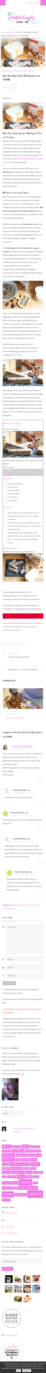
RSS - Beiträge (8, 1227)
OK (18, 1370)
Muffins (32, 1168)
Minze (25, 1168)
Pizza (35, 1172)
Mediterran (16, 1168)
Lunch (35, 1164)
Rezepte (11, 32)
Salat (21, 1176)
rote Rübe (12, 1177)
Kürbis (33, 1160)
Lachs (5, 1164)
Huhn (38, 1155)
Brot (25, 1146)
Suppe (15, 1183)
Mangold (5, 1168)
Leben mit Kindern (20, 1164)
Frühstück (8, 1155)
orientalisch (18, 1172)
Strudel (6, 1183)
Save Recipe (7, 470)
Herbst (31, 1155)
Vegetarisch (27, 71)
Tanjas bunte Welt (19, 746)
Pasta (28, 1172)
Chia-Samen (9, 643)
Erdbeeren (29, 1151)
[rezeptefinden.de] (10, 1335)
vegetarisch (20, 1195)
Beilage (7, 1146)
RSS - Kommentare (9, 1233)
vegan (7, 1194)
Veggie (35, 1194)
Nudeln (6, 1172)
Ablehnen (27, 1370)
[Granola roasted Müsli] (23, 698)
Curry (15, 1151)
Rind (4, 1177)
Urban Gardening (28, 1188)
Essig (38, 1151)
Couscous (7, 1151)
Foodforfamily (11, 87)
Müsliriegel (23, 643)
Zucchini (6, 1200)
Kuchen (26, 1160)
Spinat (35, 1177)
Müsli (16, 643)
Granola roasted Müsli (15, 718)
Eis (21, 1151)
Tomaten (6, 1188)
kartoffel (8, 1159)
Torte (14, 1188)
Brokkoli (16, 1146)
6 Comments (9, 90)
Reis (40, 1172)
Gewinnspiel (21, 1155)
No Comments (13, 714)
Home (3, 32)
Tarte (35, 1183)
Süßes (15, 71)
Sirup (28, 1177)
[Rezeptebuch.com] (10, 1213)
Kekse (18, 1160)
